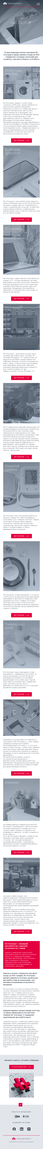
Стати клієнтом (19, 1067)
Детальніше (19, 140)
